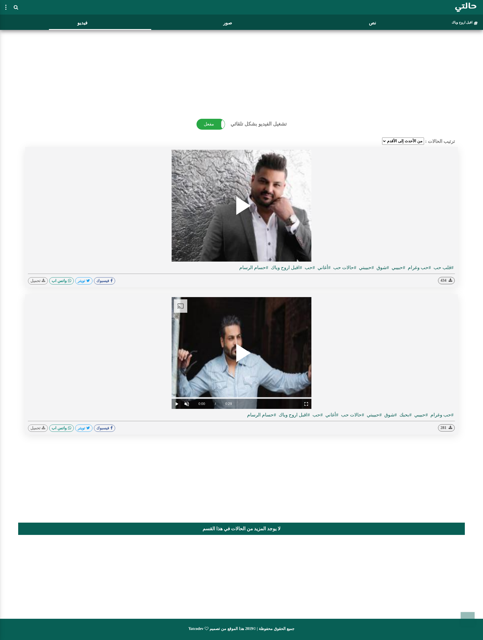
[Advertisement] (241, 71)
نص (372, 22)
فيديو (82, 22)
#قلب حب (443, 267)
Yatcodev (195, 629)
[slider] (241, 398)
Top (468, 619)
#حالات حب (344, 267)
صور (227, 22)
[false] (6, 7)
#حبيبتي (366, 267)
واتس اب (60, 281)
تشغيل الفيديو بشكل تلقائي (259, 124)
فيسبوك (103, 281)
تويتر (82, 281)
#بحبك (405, 415)
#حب (309, 267)
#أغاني (323, 267)
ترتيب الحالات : (440, 141)
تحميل (36, 281)
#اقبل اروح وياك (286, 267)
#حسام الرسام (253, 267)
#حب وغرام (419, 267)
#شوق (382, 267)
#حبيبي (397, 267)
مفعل (209, 124)
